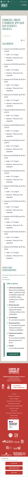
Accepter (14, 463)
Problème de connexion (14, 396)
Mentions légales (14, 398)
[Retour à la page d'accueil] (4, 6)
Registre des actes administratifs (14, 406)
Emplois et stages (14, 408)
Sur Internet (6, 279)
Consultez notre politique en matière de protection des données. (10, 460)
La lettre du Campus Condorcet (19, 386)
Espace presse (14, 415)
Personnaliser (14, 468)
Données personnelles (14, 403)
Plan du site (14, 410)
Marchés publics (14, 417)
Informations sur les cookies (14, 401)
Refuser (14, 472)
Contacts (14, 394)
